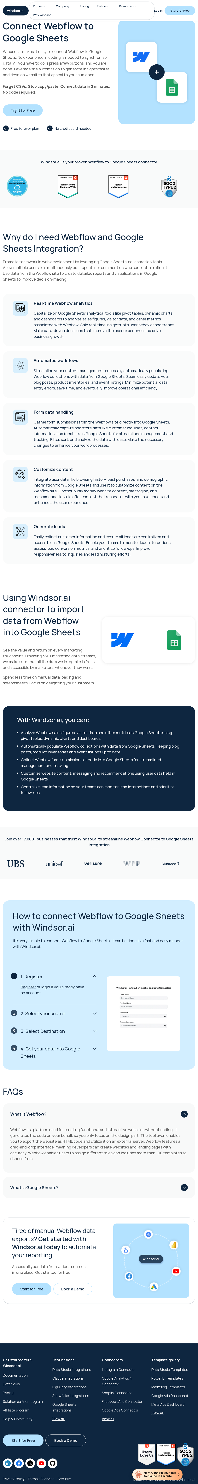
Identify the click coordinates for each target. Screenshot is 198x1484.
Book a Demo (72, 1289)
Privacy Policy (13, 1478)
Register (28, 987)
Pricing (84, 6)
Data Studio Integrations (71, 1369)
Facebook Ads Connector (122, 1401)
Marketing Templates (168, 1387)
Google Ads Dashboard (169, 1395)
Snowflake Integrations (70, 1395)
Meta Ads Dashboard (167, 1404)
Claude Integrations (68, 1378)
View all (58, 1419)
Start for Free (179, 11)
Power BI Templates (167, 1378)
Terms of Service (41, 1478)
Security (64, 1478)
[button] (47, 6)
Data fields (11, 1384)
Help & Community (17, 1419)
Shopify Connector (117, 1392)
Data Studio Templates (169, 1369)
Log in (158, 11)
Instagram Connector (119, 1369)
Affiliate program (16, 1410)
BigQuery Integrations (69, 1387)
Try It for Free (23, 110)
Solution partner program (23, 1401)
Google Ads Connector (120, 1410)
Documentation (15, 1375)
